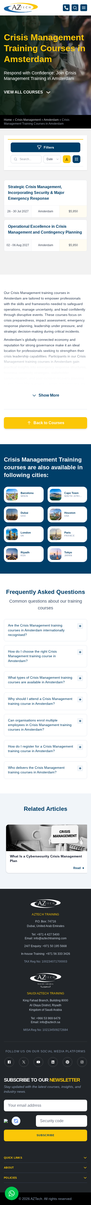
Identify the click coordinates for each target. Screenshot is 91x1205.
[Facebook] (9, 1062)
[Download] (67, 159)
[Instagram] (82, 1062)
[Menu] (83, 7)
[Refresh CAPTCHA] (16, 1121)
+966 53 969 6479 (48, 1018)
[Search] (75, 7)
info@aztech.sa (50, 1022)
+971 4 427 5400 (48, 934)
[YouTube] (38, 1062)
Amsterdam (51, 119)
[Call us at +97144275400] (66, 7)
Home (8, 119)
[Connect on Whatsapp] (11, 1193)
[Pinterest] (67, 1062)
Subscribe (46, 1135)
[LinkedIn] (53, 1062)
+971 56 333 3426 (58, 953)
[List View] (76, 159)
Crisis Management (28, 119)
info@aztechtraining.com (50, 938)
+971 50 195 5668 (54, 946)
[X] (24, 1062)
